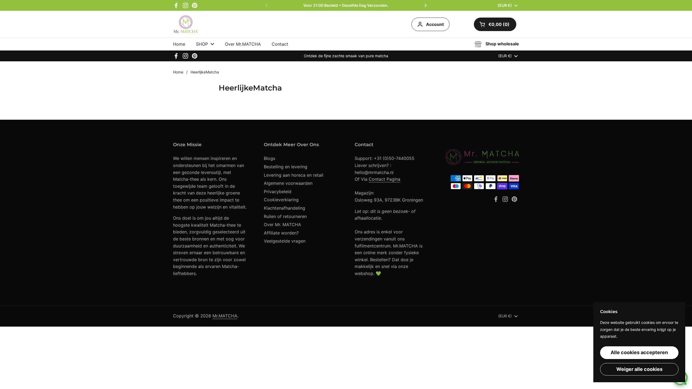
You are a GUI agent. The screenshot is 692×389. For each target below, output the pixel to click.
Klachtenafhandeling (284, 208)
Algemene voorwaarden (288, 183)
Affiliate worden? (281, 233)
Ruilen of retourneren (285, 216)
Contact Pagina (384, 179)
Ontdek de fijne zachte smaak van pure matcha (346, 56)
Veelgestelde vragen (284, 241)
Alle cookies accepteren (639, 352)
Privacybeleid (277, 191)
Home (178, 72)
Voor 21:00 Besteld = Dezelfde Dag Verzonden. (345, 5)
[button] (495, 24)
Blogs (269, 158)
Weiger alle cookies (639, 369)
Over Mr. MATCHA (282, 224)
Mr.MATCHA (224, 315)
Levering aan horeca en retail (293, 175)
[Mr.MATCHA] (186, 24)
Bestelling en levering (285, 166)
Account (435, 24)
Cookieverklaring (281, 199)
